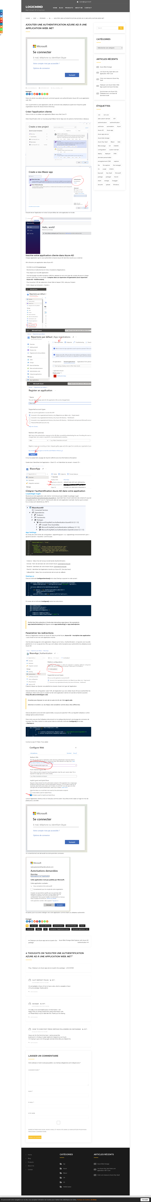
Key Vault (109, 173)
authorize (101, 126)
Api (53, 88)
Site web (31, 1113)
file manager (117, 165)
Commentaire (33, 1070)
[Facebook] (29, 94)
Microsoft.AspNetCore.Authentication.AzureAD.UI (41, 498)
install (104, 169)
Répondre (34, 991)
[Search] (121, 28)
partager (108, 177)
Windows (116, 184)
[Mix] (42, 94)
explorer (116, 161)
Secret (116, 177)
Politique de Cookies (83, 1200)
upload (108, 184)
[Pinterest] (37, 94)
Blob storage (102, 146)
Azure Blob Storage (106, 67)
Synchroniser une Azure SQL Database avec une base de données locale (108, 93)
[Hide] (0, 35)
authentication (58, 926)
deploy (100, 153)
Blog (61, 8)
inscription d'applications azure (59, 929)
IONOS (111, 169)
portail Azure (42, 267)
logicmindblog (32, 88)
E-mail (31, 1102)
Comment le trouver (64, 564)
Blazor (39, 929)
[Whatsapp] (45, 94)
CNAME (116, 146)
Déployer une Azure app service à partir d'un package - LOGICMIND (53, 968)
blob (119, 142)
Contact (88, 8)
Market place (67, 1187)
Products (69, 8)
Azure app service (103, 134)
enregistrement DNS (104, 161)
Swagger (115, 180)
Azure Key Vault (103, 142)
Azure (58, 88)
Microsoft (118, 173)
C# (61, 88)
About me (79, 8)
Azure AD (30, 929)
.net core (34, 926)
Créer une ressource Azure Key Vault (108, 1175)
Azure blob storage (103, 138)
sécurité (100, 184)
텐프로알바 (35, 1004)
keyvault (100, 173)
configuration (102, 149)
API (114, 118)
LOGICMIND (34, 7)
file (99, 165)
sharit (99, 180)
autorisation (110, 126)
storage (106, 180)
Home (55, 8)
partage (100, 177)
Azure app (110, 130)
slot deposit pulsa (40, 980)
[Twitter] (32, 94)
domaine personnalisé (104, 157)
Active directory (45, 926)
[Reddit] (34, 94)
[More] (47, 94)
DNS (115, 153)
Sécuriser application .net (80, 929)
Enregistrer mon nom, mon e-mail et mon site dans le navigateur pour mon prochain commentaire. (57, 1130)
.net (99, 115)
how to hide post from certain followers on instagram (56, 1029)
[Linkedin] (27, 94)
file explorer (106, 165)
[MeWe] (40, 94)
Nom (30, 1091)
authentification (72, 926)
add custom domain (104, 118)
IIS (99, 169)
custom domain (114, 149)
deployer (107, 153)
